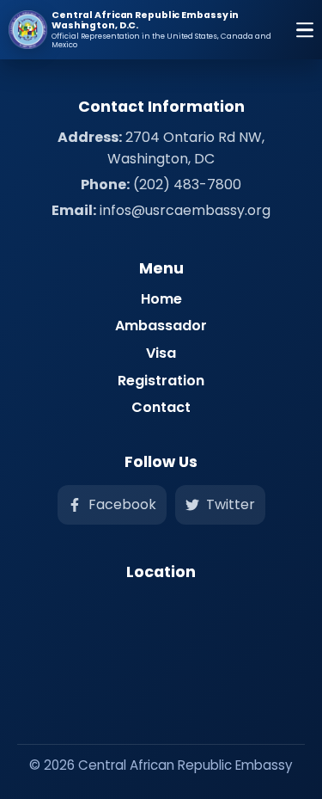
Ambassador (161, 325)
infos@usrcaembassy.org (185, 210)
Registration (161, 380)
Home (161, 299)
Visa (161, 353)
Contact (161, 407)
